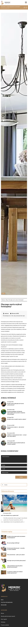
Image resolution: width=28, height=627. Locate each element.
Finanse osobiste (5, 625)
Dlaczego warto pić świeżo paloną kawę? (16, 560)
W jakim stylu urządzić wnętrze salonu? (16, 419)
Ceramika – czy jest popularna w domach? (10, 6)
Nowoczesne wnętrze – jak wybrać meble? (15, 427)
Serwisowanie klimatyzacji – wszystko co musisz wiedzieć (16, 549)
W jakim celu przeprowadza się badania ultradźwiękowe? (16, 537)
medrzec (7, 313)
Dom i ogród (4, 619)
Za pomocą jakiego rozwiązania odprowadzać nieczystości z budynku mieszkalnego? (16, 413)
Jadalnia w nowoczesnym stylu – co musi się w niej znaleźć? (16, 435)
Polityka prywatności (7, 602)
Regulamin (4, 604)
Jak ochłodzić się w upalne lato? (8, 515)
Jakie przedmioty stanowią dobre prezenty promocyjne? (14, 566)
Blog (2, 599)
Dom (3, 293)
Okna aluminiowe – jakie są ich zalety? (16, 554)
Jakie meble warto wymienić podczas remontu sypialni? (16, 443)
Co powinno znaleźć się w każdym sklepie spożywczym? (15, 572)
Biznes (2, 613)
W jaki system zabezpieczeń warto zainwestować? (15, 404)
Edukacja (3, 622)
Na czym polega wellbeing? (13, 542)
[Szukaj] (2, 484)
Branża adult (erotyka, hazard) (8, 616)
